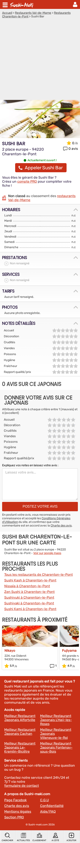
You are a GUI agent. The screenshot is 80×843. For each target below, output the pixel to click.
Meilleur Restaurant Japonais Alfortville (19, 718)
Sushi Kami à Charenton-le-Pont (30, 609)
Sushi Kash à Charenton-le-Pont (30, 580)
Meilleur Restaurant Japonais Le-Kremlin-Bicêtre (19, 747)
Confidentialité (52, 806)
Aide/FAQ (48, 811)
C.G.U (44, 800)
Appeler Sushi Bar (44, 168)
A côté (55, 840)
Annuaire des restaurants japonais (22, 4)
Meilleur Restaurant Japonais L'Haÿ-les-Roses (56, 720)
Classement (39, 840)
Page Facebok (15, 800)
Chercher (7, 840)
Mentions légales (17, 811)
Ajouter (71, 840)
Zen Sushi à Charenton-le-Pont (29, 592)
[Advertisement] (40, 60)
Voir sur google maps (47, 553)
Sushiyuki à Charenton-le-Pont (29, 597)
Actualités (23, 840)
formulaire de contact (21, 786)
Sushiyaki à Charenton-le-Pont (29, 603)
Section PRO (14, 817)
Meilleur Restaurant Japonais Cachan (19, 732)
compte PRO (27, 181)
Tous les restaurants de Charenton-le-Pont (38, 575)
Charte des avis (61, 525)
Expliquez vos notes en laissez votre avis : (30, 465)
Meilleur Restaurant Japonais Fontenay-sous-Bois (56, 747)
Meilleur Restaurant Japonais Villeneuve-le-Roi (55, 734)
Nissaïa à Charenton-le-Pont (27, 586)
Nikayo (9, 650)
